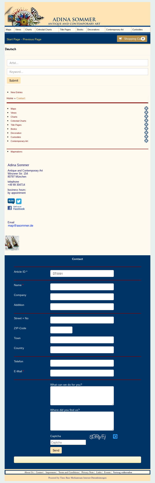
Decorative (16, 133)
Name (18, 285)
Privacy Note (88, 472)
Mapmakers (16, 151)
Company (20, 295)
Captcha (55, 436)
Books (80, 29)
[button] (115, 436)
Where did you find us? (65, 410)
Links (99, 472)
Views (18, 29)
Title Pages (65, 29)
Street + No (21, 318)
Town (17, 338)
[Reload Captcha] (115, 436)
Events (107, 472)
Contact (39, 472)
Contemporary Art (115, 29)
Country (19, 348)
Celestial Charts (44, 29)
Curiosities (137, 29)
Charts (28, 29)
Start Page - (14, 39)
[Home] (57, 16)
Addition (19, 304)
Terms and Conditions (69, 472)
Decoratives (93, 29)
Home (10, 98)
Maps (8, 29)
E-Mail (19, 371)
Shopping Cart (133, 38)
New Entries (17, 92)
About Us (28, 472)
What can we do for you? (66, 384)
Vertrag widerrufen (122, 472)
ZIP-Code (20, 328)
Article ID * (20, 271)
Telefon (18, 361)
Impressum (51, 472)
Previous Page (32, 39)
